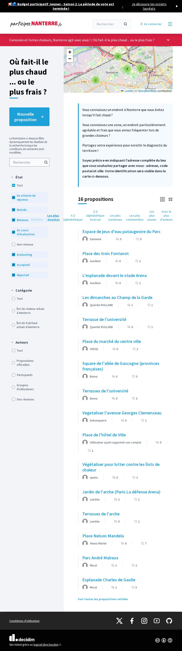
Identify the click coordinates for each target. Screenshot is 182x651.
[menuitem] (29, 162)
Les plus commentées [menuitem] (135, 218)
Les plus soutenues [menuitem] (115, 218)
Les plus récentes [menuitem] (53, 218)
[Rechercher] (125, 24)
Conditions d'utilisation (24, 621)
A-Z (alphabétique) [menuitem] (73, 218)
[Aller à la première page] (38, 24)
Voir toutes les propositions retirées (103, 599)
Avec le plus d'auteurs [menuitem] (166, 216)
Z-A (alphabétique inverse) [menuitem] (95, 216)
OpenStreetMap (147, 91)
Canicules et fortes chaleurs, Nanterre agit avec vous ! (50, 40)
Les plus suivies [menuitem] (151, 216)
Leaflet (128, 91)
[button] (16, 177)
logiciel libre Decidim (47, 645)
